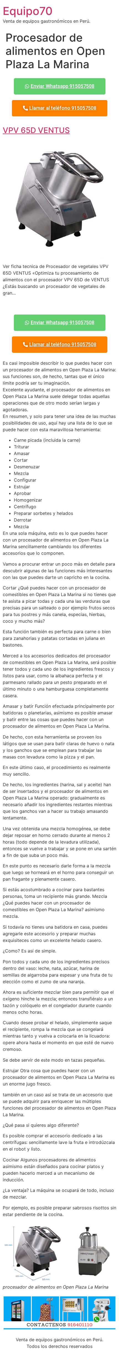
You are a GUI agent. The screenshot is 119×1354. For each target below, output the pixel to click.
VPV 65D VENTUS (36, 130)
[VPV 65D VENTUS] (59, 255)
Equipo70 (28, 11)
